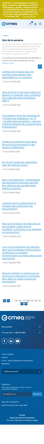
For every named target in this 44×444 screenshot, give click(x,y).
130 (35, 301)
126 (20, 301)
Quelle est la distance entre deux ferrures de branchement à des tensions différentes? (19, 144)
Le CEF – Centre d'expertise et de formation (17, 361)
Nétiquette (6, 364)
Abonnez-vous (7, 63)
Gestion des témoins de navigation (22, 417)
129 (31, 301)
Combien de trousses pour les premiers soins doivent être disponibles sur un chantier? (18, 74)
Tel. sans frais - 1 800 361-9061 (14, 332)
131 (39, 301)
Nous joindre (7, 327)
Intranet (5, 357)
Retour (6, 35)
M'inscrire (37, 394)
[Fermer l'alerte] (41, 9)
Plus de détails (29, 16)
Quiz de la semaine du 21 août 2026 (14, 405)
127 (24, 301)
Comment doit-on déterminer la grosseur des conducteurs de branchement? (19, 205)
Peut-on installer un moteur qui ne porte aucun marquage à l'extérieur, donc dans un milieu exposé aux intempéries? (21, 277)
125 (16, 301)
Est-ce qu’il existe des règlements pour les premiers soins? (19, 163)
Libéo (35, 420)
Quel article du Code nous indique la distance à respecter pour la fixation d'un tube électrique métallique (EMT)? (21, 96)
